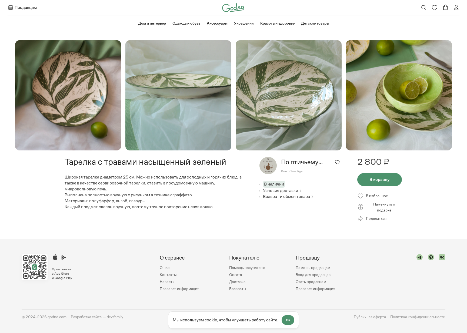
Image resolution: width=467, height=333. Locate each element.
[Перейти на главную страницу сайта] (233, 7)
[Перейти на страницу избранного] (434, 7)
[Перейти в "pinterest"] (431, 273)
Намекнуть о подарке (384, 207)
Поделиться (376, 218)
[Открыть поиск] (424, 7)
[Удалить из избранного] (337, 162)
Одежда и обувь (186, 23)
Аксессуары (217, 23)
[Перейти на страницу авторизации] (456, 7)
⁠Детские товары (315, 23)
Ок (288, 320)
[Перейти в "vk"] (442, 273)
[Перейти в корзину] (445, 7)
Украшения (244, 23)
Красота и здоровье (277, 23)
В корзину (379, 179)
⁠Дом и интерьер (152, 23)
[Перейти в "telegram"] (419, 273)
